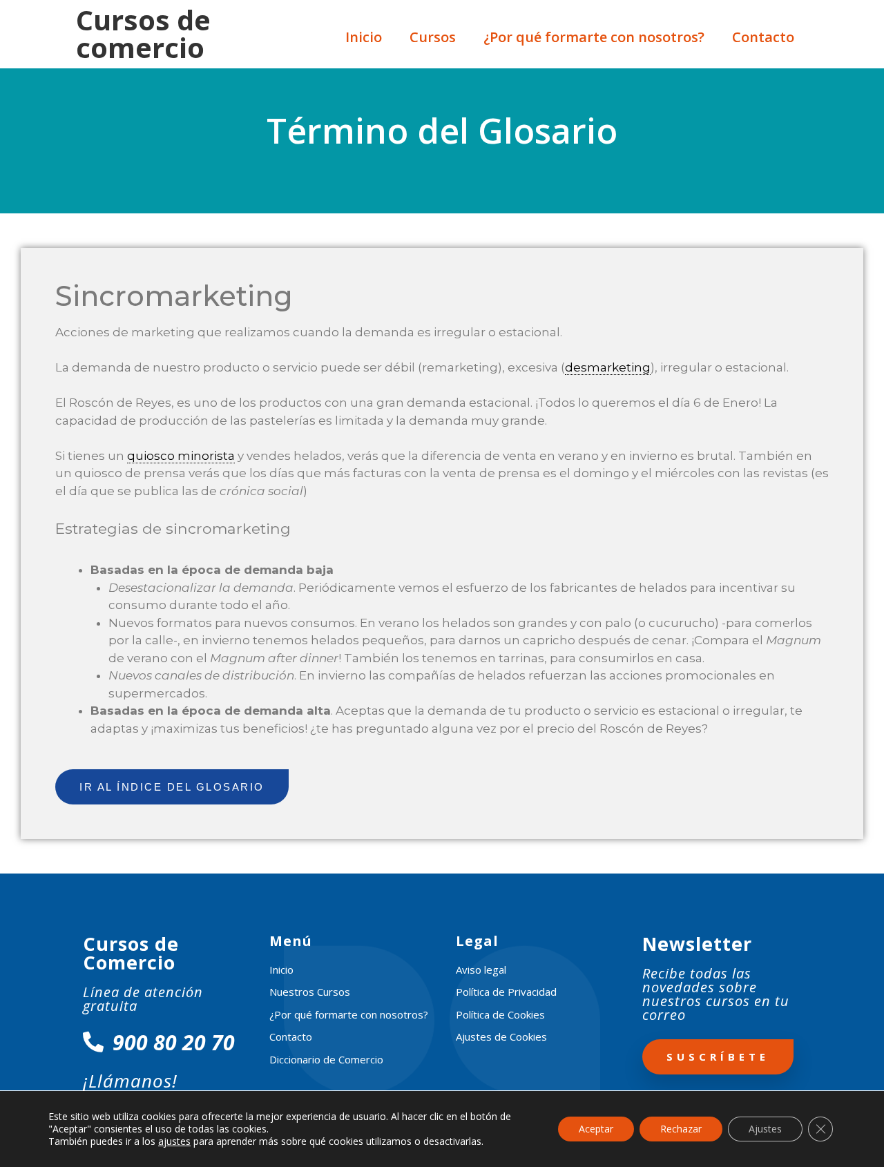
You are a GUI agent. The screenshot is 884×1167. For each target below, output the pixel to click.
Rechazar (681, 1128)
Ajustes (765, 1128)
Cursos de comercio (143, 33)
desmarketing (608, 367)
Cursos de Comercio (131, 953)
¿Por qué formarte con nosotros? (593, 37)
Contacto (763, 37)
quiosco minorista (181, 456)
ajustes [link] (174, 1141)
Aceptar (596, 1128)
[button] (172, 786)
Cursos (433, 37)
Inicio (363, 37)
